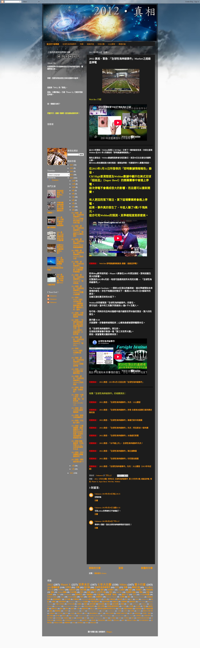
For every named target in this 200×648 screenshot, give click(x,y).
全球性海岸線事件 (69, 44)
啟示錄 (87, 587)
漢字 (85, 618)
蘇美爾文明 (85, 620)
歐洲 (66, 608)
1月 (73, 469)
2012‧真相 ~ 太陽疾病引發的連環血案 (77, 315)
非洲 (73, 622)
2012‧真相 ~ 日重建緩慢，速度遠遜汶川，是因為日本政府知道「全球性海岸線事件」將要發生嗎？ (77, 432)
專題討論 (122, 44)
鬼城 (86, 622)
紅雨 (119, 608)
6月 (73, 200)
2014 (72, 175)
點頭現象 (58, 611)
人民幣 (119, 611)
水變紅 (53, 601)
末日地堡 (60, 613)
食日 (126, 599)
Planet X (95, 482)
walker (79, 606)
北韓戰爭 (138, 615)
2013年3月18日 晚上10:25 (111, 494)
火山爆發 (111, 44)
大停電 (131, 606)
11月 (74, 184)
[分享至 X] (122, 476)
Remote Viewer (111, 597)
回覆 (96, 500)
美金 (130, 613)
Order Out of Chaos (93, 611)
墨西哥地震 (106, 601)
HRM (137, 599)
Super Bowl (103, 482)
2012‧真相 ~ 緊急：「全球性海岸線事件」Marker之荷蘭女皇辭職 (77, 290)
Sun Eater (58, 606)
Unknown (98, 494)
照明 (106, 618)
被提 (130, 590)
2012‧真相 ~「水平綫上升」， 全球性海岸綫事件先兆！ (121, 443)
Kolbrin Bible (52, 597)
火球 (77, 608)
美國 (147, 592)
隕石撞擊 (115, 604)
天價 (144, 606)
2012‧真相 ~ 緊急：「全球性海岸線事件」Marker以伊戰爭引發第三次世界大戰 (77, 218)
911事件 (65, 611)
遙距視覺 (101, 604)
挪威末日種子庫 (148, 611)
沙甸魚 (72, 613)
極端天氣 (90, 44)
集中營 (57, 615)
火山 (58, 594)
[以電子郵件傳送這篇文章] (118, 476)
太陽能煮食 (147, 615)
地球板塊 (149, 590)
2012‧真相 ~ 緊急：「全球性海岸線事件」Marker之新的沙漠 (77, 255)
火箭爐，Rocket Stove (96, 618)
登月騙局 (113, 618)
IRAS (83, 611)
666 (131, 599)
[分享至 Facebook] (125, 476)
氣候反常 (72, 590)
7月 (73, 197)
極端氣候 (93, 590)
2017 (72, 165)
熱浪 (85, 613)
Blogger (109, 632)
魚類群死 (99, 597)
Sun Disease (111, 611)
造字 (123, 620)
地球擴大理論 (131, 592)
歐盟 (66, 613)
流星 (72, 618)
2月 (73, 466)
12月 (74, 181)
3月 (73, 210)
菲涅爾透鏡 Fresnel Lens (72, 620)
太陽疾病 (112, 599)
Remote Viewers (139, 597)
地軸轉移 (89, 594)
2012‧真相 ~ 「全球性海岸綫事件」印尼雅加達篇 (119, 459)
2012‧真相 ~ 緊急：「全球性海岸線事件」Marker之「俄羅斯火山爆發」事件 (77, 231)
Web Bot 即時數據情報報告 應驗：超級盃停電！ (119, 263)
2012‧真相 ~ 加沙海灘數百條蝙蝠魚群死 (77, 454)
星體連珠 (52, 613)
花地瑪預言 (58, 620)
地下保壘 (67, 599)
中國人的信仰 (59, 604)
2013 (72, 178)
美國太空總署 (109, 613)
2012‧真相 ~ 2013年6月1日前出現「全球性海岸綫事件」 (121, 382)
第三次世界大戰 (134, 479)
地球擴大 (139, 590)
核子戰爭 (50, 618)
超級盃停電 (145, 479)
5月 (73, 203)
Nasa (62, 597)
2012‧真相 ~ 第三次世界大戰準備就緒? (77, 410)
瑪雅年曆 (85, 608)
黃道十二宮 (72, 615)
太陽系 (79, 604)
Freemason (67, 594)
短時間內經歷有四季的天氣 (106, 608)
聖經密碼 (137, 613)
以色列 (125, 611)
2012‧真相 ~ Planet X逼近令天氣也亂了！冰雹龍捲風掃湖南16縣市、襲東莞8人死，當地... (77, 304)
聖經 (102, 590)
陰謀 (108, 604)
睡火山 (92, 608)
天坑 (105, 599)
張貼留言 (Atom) (100, 573)
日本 (134, 594)
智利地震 (93, 604)
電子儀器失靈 (148, 608)
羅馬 (132, 618)
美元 (101, 613)
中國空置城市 (95, 601)
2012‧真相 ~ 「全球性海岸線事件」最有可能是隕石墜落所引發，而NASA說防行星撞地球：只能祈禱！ (77, 327)
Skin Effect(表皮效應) (88, 599)
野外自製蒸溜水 (144, 620)
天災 (117, 587)
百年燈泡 (126, 618)
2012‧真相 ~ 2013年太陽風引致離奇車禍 (77, 371)
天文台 (138, 611)
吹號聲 (132, 611)
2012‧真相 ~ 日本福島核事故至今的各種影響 (60, 236)
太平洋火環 (70, 604)
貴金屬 (93, 620)
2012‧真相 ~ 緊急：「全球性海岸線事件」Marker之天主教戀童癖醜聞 (77, 243)
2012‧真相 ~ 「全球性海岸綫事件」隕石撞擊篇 (118, 451)
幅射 (85, 604)
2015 (72, 171)
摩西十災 (125, 594)
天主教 (138, 606)
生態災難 (101, 44)
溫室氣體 (79, 618)
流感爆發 (66, 618)
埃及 (99, 599)
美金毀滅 (138, 608)
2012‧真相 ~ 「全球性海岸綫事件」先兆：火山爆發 (120, 402)
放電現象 (76, 599)
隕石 (129, 597)
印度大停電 (101, 606)
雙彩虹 (64, 615)
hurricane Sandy (69, 606)
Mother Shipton (107, 615)
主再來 (68, 587)
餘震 (122, 604)
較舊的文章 (147, 568)
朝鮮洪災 (54, 608)
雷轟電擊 (67, 622)
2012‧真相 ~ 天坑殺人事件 (77, 421)
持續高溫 (115, 601)
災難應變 (124, 601)
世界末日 (111, 479)
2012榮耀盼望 (53, 587)
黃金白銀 (93, 622)
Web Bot (111, 482)
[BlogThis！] (120, 476)
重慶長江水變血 (132, 620)
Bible (128, 604)
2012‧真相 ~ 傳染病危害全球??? (77, 460)
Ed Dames (135, 604)
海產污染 (79, 613)
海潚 (98, 594)
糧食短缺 (132, 601)
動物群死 (78, 594)
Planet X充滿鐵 (83, 601)
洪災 (81, 592)
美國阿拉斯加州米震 (142, 618)
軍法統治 (116, 620)
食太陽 (120, 599)
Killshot (144, 604)
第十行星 (140, 584)
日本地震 (73, 592)
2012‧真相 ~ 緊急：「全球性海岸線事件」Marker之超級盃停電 (77, 362)
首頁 (121, 568)
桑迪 (61, 608)
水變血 (89, 597)
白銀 (119, 618)
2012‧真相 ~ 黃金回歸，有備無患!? (77, 390)
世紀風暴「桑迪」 (111, 594)
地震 (81, 44)
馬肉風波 (80, 622)
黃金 (50, 611)
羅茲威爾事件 (94, 613)
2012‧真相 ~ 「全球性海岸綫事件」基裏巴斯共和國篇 (120, 420)
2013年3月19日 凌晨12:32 (111, 508)
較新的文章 (95, 568)
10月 (74, 187)
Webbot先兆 (72, 597)
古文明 (124, 606)
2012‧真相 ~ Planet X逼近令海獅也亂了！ (77, 351)
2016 (72, 168)
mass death (129, 615)
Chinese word (82, 615)
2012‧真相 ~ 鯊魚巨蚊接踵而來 (77, 416)
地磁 (52, 592)
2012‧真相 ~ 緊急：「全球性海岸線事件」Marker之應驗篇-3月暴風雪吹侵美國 (77, 267)
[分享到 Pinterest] (127, 476)
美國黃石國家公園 (121, 613)
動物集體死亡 (57, 599)
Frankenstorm (74, 611)
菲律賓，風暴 (146, 613)
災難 (78, 587)
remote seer (145, 599)
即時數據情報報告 (113, 606)
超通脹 (109, 620)
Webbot (117, 482)
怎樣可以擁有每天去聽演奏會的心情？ (60, 249)
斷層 (88, 592)
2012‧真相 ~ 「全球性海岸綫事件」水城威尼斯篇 (119, 436)
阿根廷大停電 (58, 622)
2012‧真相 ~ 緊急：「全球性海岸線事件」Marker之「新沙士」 (77, 341)
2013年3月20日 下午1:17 (110, 521)
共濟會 (122, 597)
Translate (55, 180)
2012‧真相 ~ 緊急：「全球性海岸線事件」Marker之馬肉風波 (77, 380)
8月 (73, 194)
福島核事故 (62, 601)
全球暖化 (111, 590)
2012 (96, 479)
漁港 (72, 608)
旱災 (81, 597)
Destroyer (72, 601)
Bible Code (141, 601)
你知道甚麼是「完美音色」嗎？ (60, 194)
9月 (73, 190)
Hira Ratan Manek (94, 615)
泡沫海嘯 (58, 618)
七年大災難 (103, 479)
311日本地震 (144, 594)
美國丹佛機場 (128, 608)
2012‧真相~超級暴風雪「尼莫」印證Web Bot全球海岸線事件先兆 (77, 445)
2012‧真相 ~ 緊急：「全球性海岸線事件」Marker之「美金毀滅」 (77, 279)
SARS (103, 611)
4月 (73, 207)
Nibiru (123, 584)
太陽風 (50, 594)
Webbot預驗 (62, 592)
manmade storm (119, 615)
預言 (110, 592)
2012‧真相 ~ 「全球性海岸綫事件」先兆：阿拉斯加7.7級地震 (123, 428)
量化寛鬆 (50, 615)
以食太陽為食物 (89, 606)
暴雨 (140, 592)
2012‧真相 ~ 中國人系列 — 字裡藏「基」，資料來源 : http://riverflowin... (77, 400)
